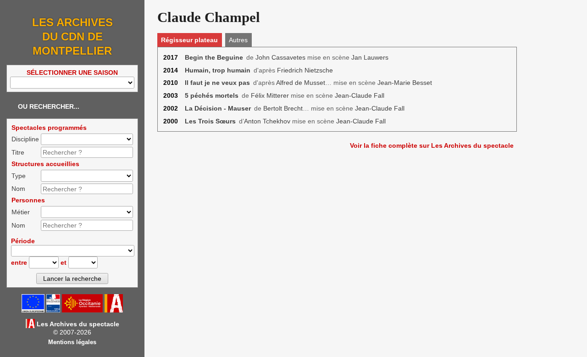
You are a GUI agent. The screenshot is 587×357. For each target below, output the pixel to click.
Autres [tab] (238, 40)
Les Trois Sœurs (210, 121)
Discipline (25, 139)
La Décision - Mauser (218, 108)
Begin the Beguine (214, 57)
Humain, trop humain (217, 70)
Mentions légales (72, 342)
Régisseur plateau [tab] (189, 40)
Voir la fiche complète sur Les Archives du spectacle (432, 145)
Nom (18, 188)
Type (18, 175)
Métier (20, 212)
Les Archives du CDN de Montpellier (72, 36)
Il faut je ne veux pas (217, 82)
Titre (17, 152)
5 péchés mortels (211, 95)
